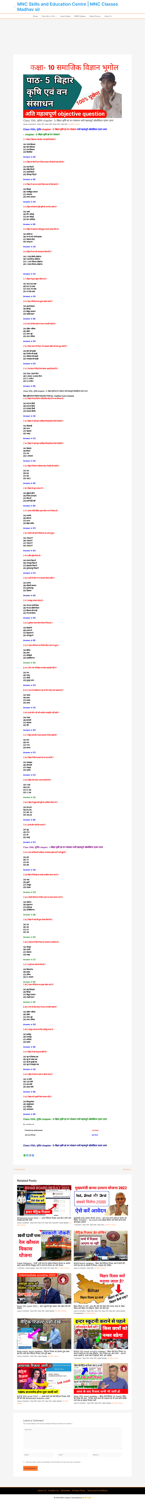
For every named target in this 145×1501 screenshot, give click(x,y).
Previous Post (19, 1169)
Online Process (95, 16)
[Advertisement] (72, 33)
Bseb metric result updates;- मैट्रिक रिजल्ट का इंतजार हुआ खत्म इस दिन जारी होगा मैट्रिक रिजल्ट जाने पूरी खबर (43, 1352)
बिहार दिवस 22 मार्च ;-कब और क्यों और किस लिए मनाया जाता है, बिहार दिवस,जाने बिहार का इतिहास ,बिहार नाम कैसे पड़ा (99, 1307)
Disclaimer (65, 1490)
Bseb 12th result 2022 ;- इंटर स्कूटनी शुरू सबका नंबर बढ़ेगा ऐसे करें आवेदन (43, 1307)
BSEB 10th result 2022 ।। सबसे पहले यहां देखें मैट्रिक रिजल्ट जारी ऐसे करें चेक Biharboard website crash (43, 1397)
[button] (55, 16)
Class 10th (48, 124)
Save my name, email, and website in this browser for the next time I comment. (53, 1462)
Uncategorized (78, 1313)
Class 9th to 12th (48, 16)
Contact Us (53, 1490)
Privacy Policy (78, 1490)
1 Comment (77, 1225)
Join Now (95, 1130)
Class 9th (64, 124)
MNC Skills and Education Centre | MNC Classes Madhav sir (67, 6)
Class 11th (40, 124)
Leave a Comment (29, 124)
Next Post (127, 1169)
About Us (108, 16)
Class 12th (56, 124)
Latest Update (65, 16)
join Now (95, 1135)
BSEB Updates (80, 16)
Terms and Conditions (97, 1490)
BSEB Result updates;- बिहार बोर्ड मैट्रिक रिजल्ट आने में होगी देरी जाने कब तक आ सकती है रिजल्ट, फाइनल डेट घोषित (99, 1264)
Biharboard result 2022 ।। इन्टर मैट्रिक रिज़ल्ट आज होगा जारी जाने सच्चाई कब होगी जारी (44, 1219)
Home (35, 16)
